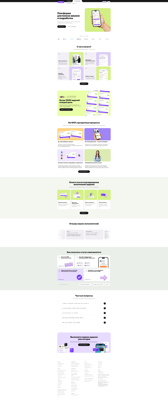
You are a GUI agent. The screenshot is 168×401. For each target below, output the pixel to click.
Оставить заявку (87, 371)
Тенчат (100, 366)
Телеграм (100, 363)
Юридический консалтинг (88, 364)
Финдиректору (60, 383)
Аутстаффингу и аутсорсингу (62, 370)
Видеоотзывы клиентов (74, 371)
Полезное (73, 3)
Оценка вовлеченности (74, 366)
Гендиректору (60, 380)
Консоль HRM (60, 364)
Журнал (72, 375)
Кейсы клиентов (73, 370)
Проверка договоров (74, 385)
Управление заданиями (61, 392)
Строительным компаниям (62, 377)
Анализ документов (87, 366)
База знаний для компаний (75, 378)
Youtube (100, 367)
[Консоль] (61, 2)
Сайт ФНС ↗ (107, 284)
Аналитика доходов (74, 388)
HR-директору (60, 381)
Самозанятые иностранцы (75, 364)
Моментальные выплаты (61, 394)
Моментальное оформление (75, 363)
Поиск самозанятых (61, 391)
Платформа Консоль (61, 363)
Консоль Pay (59, 366)
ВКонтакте (100, 364)
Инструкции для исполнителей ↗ (85, 284)
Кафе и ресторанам (61, 371)
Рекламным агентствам (61, 374)
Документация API (87, 381)
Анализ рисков (87, 363)
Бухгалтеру (59, 384)
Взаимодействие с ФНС (88, 367)
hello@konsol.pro (100, 371)
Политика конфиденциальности (89, 378)
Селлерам (59, 387)
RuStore (80, 265)
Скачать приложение (72, 26)
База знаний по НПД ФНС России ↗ (97, 284)
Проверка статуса (74, 383)
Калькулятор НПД (73, 386)
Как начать (69, 3)
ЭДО (58, 395)
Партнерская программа (88, 374)
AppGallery (88, 265)
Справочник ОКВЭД (74, 389)
